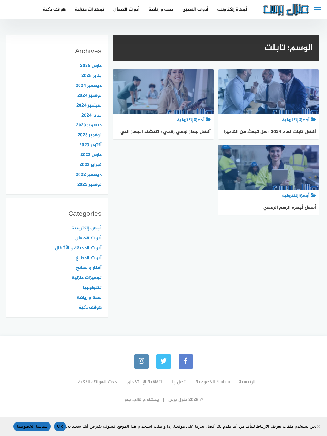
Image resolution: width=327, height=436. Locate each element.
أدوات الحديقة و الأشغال (78, 248)
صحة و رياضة (160, 9)
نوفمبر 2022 (89, 184)
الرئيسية (247, 382)
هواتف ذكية (54, 9)
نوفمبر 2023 (90, 135)
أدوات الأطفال (126, 9)
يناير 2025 (91, 75)
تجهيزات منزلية (89, 9)
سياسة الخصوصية (212, 382)
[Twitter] (163, 361)
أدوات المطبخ (195, 9)
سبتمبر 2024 (89, 105)
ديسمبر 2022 (89, 174)
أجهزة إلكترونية (232, 9)
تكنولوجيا (92, 287)
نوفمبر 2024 (89, 95)
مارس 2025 (91, 66)
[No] (319, 426)
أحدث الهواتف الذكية (98, 382)
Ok (60, 426)
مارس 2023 (91, 155)
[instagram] (141, 361)
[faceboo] (186, 361)
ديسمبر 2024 (89, 85)
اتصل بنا (179, 382)
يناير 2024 (91, 115)
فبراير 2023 (91, 165)
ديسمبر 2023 (89, 125)
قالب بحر (133, 399)
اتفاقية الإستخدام (144, 382)
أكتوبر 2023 (90, 145)
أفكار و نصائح (89, 268)
